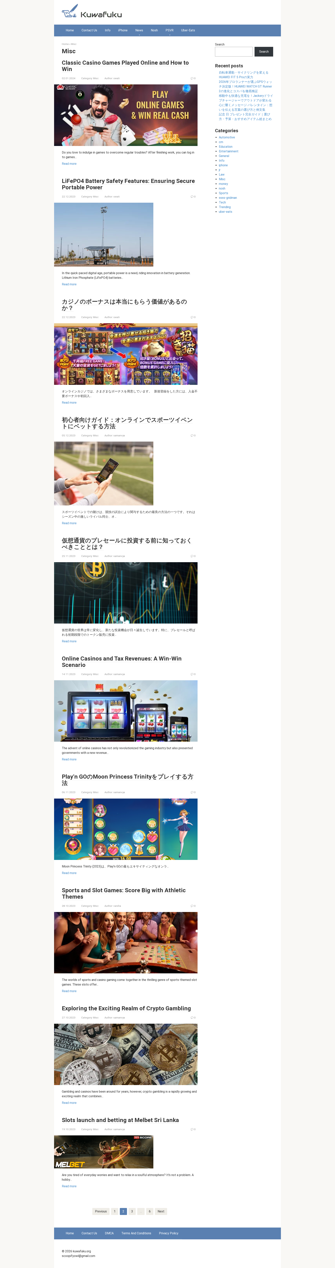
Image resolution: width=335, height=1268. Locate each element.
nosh (222, 188)
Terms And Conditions (136, 1233)
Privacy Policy (168, 1233)
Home (70, 30)
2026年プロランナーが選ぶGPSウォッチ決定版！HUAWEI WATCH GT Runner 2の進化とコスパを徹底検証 (245, 86)
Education (225, 146)
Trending (225, 207)
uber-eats (225, 212)
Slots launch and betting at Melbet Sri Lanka (120, 1120)
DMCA (109, 1233)
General (224, 156)
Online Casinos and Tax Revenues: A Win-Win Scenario (122, 661)
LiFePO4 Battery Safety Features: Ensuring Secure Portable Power (128, 184)
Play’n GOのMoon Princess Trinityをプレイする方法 (127, 779)
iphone (223, 165)
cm (221, 142)
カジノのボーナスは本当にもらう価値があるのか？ (124, 304)
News (139, 30)
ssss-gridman (228, 198)
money (223, 184)
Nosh (154, 30)
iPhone (123, 30)
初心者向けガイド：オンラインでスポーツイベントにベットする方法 (127, 423)
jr (219, 170)
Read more (69, 164)
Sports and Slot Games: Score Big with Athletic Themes (124, 893)
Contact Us (89, 30)
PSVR (170, 30)
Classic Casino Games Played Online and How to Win (125, 65)
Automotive (227, 137)
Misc (73, 44)
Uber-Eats (188, 30)
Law (221, 174)
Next (161, 1211)
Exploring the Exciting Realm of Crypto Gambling (126, 1008)
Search (219, 44)
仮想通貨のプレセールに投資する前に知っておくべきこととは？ (127, 543)
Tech (222, 202)
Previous (101, 1211)
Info (108, 30)
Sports (223, 193)
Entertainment (228, 151)
